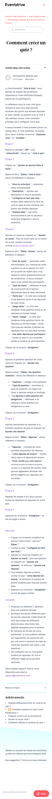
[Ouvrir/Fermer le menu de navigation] (43, 5)
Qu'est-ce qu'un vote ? (24, 245)
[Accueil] (15, 6)
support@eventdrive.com (17, 675)
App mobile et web (37, 16)
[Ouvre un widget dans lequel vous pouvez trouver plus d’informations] (41, 794)
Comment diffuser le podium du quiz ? (26, 722)
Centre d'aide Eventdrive (15, 16)
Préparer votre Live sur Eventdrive (24, 716)
